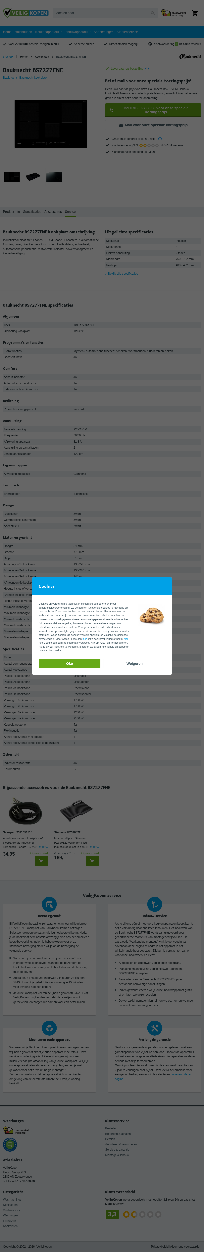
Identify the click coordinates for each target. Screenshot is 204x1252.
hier (84, 638)
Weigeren (135, 664)
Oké (69, 664)
